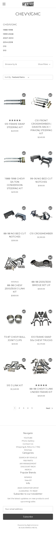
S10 (4, 50)
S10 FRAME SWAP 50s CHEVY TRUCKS (41, 339)
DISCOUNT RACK (28, 466)
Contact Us (28, 444)
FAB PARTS (28, 460)
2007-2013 (8, 38)
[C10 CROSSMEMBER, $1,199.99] (41, 215)
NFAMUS (28, 477)
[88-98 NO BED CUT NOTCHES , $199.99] (14, 215)
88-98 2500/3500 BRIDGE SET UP (41, 283)
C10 (4, 46)
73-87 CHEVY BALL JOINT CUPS (14, 339)
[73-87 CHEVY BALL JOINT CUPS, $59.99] (14, 319)
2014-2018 (8, 42)
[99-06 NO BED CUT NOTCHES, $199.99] (41, 160)
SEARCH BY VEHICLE (28, 457)
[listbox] (21, 77)
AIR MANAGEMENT (28, 463)
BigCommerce (32, 525)
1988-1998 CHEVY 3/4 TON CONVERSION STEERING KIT (15, 183)
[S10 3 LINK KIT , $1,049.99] (14, 367)
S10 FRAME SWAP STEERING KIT (15, 126)
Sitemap (28, 450)
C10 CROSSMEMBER (41, 233)
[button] (28, 64)
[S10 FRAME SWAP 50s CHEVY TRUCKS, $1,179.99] (41, 319)
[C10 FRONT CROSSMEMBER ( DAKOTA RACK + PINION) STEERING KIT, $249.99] (41, 102)
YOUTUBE (28, 438)
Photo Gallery (28, 441)
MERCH (28, 469)
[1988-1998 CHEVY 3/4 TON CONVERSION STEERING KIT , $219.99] (14, 160)
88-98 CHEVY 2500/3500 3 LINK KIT (15, 288)
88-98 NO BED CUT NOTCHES (15, 235)
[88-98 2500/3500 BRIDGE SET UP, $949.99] (41, 263)
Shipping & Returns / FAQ (28, 447)
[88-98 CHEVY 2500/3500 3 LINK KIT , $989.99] (14, 263)
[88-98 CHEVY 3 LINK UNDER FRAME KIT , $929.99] (41, 367)
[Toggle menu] (4, 4)
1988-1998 (8, 29)
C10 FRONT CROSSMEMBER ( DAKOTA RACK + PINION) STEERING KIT (41, 127)
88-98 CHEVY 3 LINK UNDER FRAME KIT (41, 390)
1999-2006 (8, 34)
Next (48, 408)
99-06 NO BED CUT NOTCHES (41, 180)
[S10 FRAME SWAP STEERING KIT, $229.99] (14, 102)
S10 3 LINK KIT (15, 385)
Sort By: (8, 77)
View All (28, 480)
